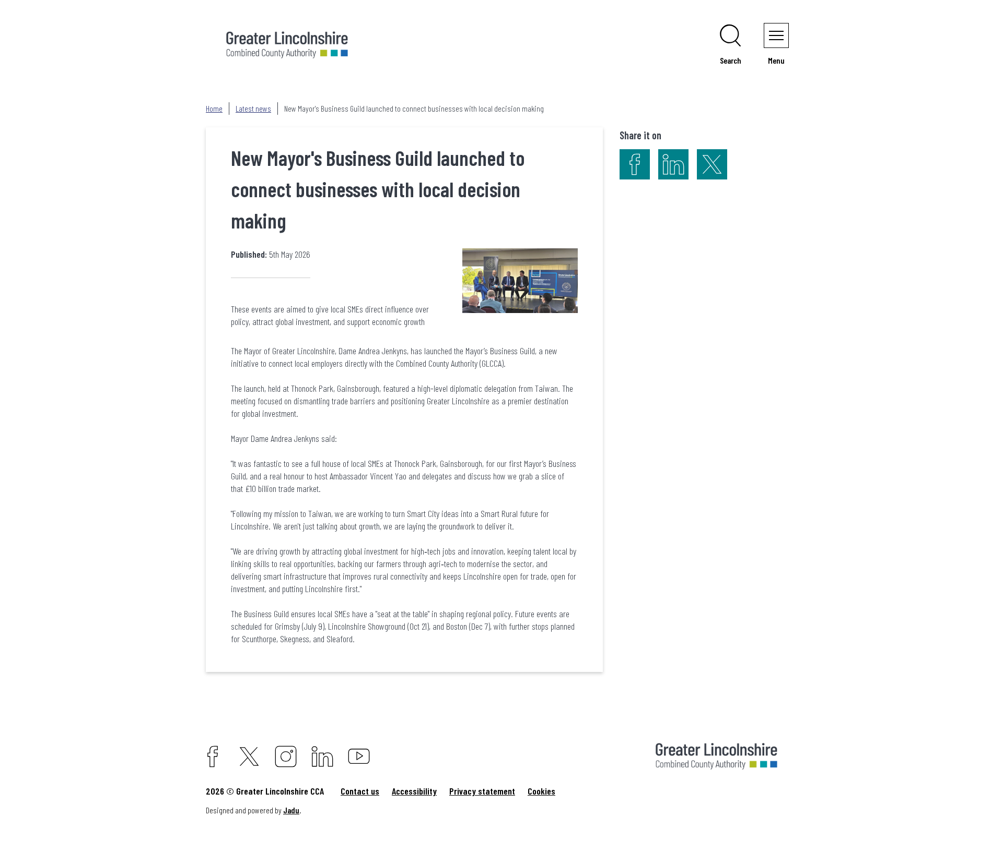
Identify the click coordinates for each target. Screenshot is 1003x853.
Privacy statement (482, 791)
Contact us (360, 791)
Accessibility (414, 791)
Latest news (253, 108)
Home (214, 108)
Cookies (541, 791)
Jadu (291, 810)
